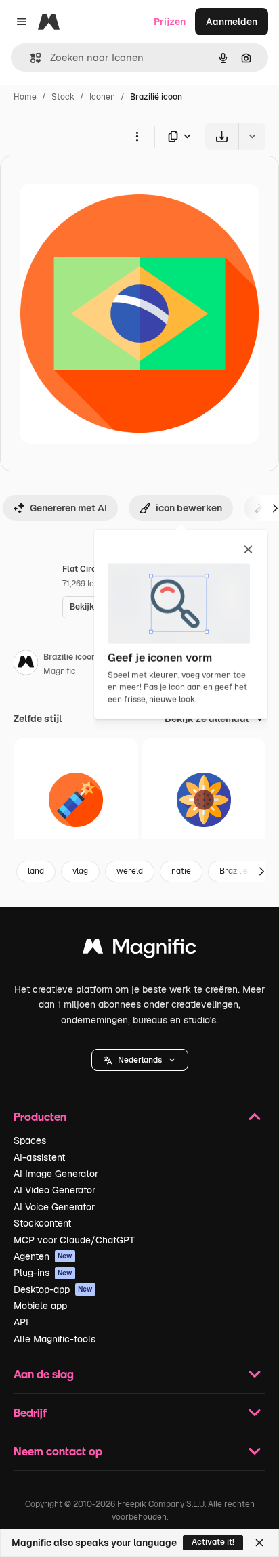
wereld (129, 871)
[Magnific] (139, 949)
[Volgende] (261, 871)
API (21, 1322)
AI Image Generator (56, 1174)
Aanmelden (231, 22)
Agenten (43, 1256)
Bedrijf (30, 1412)
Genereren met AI (68, 508)
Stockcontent (42, 1223)
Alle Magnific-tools (54, 1339)
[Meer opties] (136, 136)
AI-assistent (39, 1157)
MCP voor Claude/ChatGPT (74, 1240)
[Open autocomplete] (30, 58)
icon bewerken (189, 508)
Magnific (59, 671)
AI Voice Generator (54, 1207)
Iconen (102, 96)
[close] (248, 550)
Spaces (30, 1140)
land (36, 871)
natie (181, 871)
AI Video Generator (54, 1190)
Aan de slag (44, 1374)
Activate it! (213, 1542)
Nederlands (140, 1059)
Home (25, 96)
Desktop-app (53, 1289)
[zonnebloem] (204, 800)
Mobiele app (40, 1306)
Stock (62, 96)
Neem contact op (58, 1451)
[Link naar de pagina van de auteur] (26, 664)
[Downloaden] (221, 136)
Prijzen (170, 22)
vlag (80, 871)
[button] (139, 1060)
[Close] (259, 1543)
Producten (40, 1116)
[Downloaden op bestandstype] (180, 136)
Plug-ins (43, 1272)
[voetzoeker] (76, 800)
